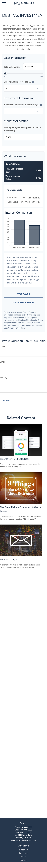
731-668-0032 (26, 829)
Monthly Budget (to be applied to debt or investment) (23, 129)
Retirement (23, 849)
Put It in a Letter (8, 560)
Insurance (23, 860)
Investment (23, 853)
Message (4, 377)
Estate (23, 856)
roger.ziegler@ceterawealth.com (23, 840)
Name (2, 346)
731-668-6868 (26, 827)
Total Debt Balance (15, 66)
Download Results (23, 302)
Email (2, 361)
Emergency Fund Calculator (14, 459)
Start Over (23, 294)
